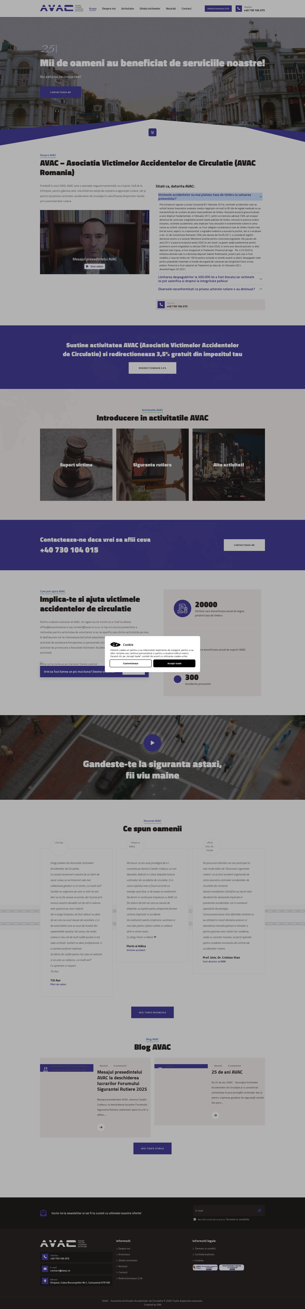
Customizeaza (130, 663)
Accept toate (174, 663)
